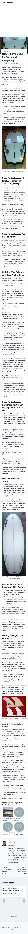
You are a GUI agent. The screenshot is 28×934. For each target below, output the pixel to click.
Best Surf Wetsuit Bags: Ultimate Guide (21, 870)
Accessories (5, 51)
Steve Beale (6, 63)
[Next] (24, 900)
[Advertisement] (14, 20)
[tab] (11, 916)
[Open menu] (25, 3)
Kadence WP (14, 929)
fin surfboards (14, 169)
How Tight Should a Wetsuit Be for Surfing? (7, 870)
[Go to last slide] (4, 900)
